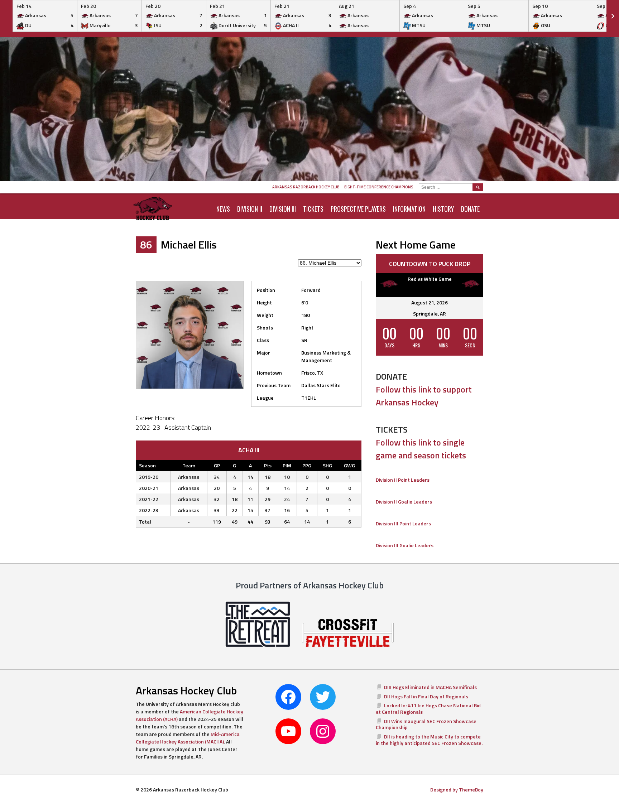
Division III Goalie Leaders (404, 545)
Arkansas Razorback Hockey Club (306, 187)
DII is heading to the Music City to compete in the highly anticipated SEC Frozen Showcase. (429, 740)
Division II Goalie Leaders (404, 501)
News (223, 208)
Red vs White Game (430, 279)
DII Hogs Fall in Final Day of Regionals (426, 696)
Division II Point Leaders (403, 479)
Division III (282, 208)
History (443, 208)
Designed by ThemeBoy (456, 789)
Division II (249, 208)
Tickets (313, 208)
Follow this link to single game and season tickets (421, 449)
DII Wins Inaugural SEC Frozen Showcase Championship (426, 724)
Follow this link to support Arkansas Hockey (424, 396)
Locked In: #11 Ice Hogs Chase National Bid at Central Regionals (428, 709)
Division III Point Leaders (403, 523)
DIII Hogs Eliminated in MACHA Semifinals (430, 687)
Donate (470, 208)
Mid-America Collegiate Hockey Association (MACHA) (188, 737)
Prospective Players (358, 208)
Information (409, 208)
